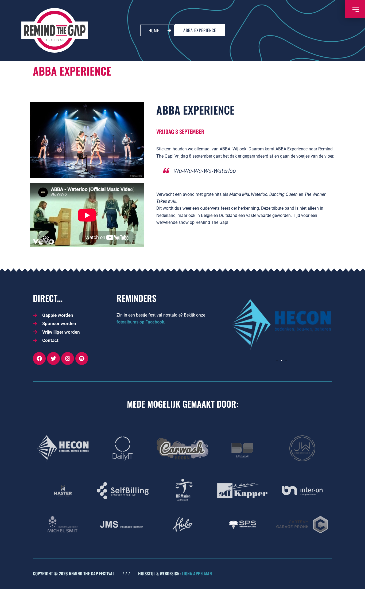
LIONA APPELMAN (197, 573)
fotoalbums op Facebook (140, 322)
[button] (277, 360)
